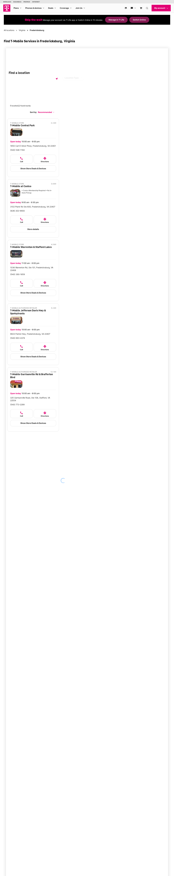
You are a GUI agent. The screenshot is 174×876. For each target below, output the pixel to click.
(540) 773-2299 (17, 404)
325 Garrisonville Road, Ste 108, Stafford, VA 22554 (30, 399)
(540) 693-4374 (17, 338)
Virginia (22, 30)
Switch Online (139, 20)
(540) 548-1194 (17, 150)
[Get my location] (57, 79)
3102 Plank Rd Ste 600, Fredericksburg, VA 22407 (32, 206)
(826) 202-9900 (17, 211)
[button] (46, 112)
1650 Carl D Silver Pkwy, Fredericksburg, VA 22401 (33, 146)
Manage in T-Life (116, 20)
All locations (9, 30)
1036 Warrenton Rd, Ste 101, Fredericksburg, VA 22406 (31, 268)
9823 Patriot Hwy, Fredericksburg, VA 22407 (30, 334)
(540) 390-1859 (17, 274)
